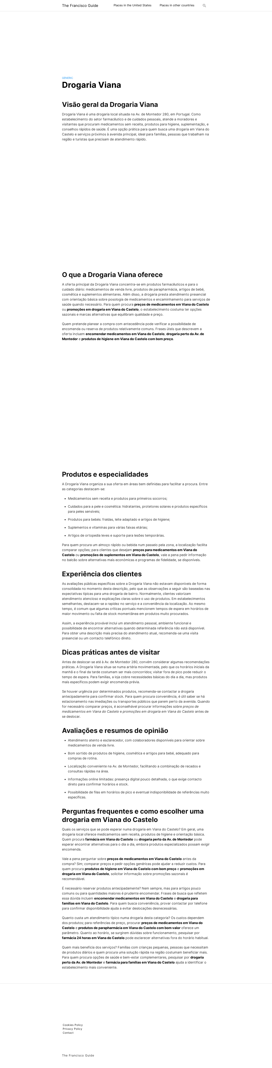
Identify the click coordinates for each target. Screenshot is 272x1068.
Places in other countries (177, 5)
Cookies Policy (73, 1024)
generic (67, 77)
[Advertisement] (136, 40)
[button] (204, 5)
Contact (68, 1032)
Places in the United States (132, 5)
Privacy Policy (72, 1028)
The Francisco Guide (80, 5)
